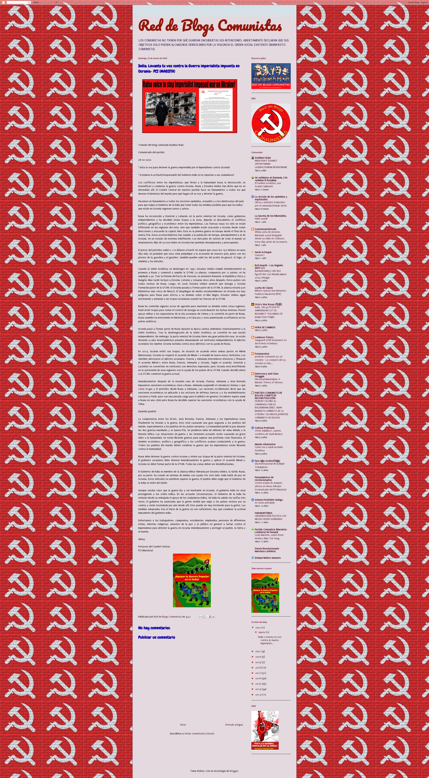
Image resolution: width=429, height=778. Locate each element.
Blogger (234, 770)
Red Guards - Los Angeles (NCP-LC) (269, 267)
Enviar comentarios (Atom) (199, 733)
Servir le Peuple (263, 252)
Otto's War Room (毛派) (268, 304)
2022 (258, 627)
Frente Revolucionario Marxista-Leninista (267, 550)
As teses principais (265, 502)
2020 (258, 656)
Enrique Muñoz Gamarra (268, 557)
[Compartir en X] (207, 617)
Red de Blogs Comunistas (210, 25)
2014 (258, 689)
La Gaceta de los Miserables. (271, 215)
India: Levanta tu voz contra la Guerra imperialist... (269, 640)
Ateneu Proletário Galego (269, 499)
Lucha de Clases (264, 287)
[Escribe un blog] (204, 617)
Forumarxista (262, 353)
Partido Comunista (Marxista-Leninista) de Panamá (271, 531)
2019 (258, 662)
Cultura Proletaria (264, 427)
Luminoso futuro (264, 337)
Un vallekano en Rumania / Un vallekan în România (271, 179)
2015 (258, 683)
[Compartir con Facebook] (210, 617)
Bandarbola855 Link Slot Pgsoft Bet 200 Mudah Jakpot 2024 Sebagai (271, 274)
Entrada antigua (234, 724)
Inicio (183, 724)
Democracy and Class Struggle (267, 375)
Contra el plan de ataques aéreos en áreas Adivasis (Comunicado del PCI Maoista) (270, 486)
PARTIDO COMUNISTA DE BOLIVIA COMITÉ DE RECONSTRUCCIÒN (268, 395)
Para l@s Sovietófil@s (267, 460)
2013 (258, 694)
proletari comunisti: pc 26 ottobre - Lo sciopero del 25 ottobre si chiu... (270, 360)
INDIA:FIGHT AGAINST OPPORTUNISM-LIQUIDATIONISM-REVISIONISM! (271, 164)
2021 (258, 651)
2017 (258, 673)
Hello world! (261, 218)
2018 (258, 667)
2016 (258, 678)
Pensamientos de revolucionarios (264, 478)
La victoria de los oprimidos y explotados (271, 198)
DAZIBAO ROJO (263, 157)
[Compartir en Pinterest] (213, 617)
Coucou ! (259, 255)
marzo (262, 632)
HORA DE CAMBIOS (265, 327)
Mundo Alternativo (265, 444)
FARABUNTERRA (263, 513)
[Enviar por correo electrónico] (200, 617)
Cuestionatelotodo (265, 229)
